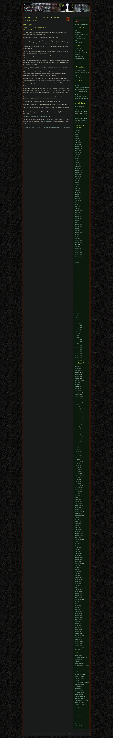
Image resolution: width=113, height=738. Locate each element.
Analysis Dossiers (79, 36)
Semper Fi (77, 680)
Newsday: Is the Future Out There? (32, 127)
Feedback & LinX (78, 42)
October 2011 (78, 400)
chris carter (29, 116)
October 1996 (78, 597)
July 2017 (77, 260)
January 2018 (78, 250)
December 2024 (78, 170)
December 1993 (78, 641)
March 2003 (77, 471)
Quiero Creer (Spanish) (80, 702)
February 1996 (78, 611)
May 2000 (77, 523)
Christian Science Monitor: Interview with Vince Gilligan (56, 127)
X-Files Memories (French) (81, 710)
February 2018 (78, 248)
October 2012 (78, 378)
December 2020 (78, 224)
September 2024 (78, 176)
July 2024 (77, 180)
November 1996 (78, 595)
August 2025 (77, 154)
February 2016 (78, 282)
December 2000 (78, 509)
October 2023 (78, 198)
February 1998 (78, 577)
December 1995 (78, 615)
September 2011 (78, 402)
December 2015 (78, 286)
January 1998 (78, 579)
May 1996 (77, 605)
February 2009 (78, 436)
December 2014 (78, 304)
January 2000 (78, 531)
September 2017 (78, 256)
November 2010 (78, 418)
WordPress (50, 733)
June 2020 (77, 228)
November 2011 (78, 398)
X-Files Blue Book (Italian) (80, 714)
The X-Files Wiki (78, 686)
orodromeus (77, 109)
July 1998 (77, 567)
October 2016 (78, 274)
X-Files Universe (78, 659)
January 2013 (78, 374)
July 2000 (77, 519)
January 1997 (78, 591)
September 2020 (78, 226)
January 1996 (78, 613)
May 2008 (77, 449)
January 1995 (78, 629)
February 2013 (78, 372)
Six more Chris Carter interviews (82, 87)
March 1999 (77, 551)
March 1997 (77, 587)
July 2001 (77, 495)
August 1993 (77, 649)
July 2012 (77, 384)
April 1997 (77, 585)
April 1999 (77, 549)
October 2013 (78, 329)
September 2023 (78, 200)
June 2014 (77, 314)
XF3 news (77, 64)
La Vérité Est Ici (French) (80, 708)
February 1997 (78, 589)
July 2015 (77, 294)
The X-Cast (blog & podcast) (81, 657)
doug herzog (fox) (36, 116)
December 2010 (78, 345)
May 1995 (77, 625)
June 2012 (77, 386)
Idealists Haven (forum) (80, 663)
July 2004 (77, 463)
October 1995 (78, 619)
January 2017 (78, 270)
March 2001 (77, 503)
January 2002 (78, 487)
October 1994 (78, 633)
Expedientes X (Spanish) (80, 698)
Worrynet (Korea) (78, 724)
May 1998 (77, 571)
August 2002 (77, 477)
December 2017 (78, 252)
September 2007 (78, 457)
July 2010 (77, 426)
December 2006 (78, 353)
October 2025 (78, 150)
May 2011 (77, 343)
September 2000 (78, 515)
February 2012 (78, 392)
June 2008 (77, 448)
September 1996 (78, 599)
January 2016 (78, 284)
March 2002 (77, 483)
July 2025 (77, 156)
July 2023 (77, 202)
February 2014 (78, 321)
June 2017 (77, 262)
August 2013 (77, 333)
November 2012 (78, 376)
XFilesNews (77, 661)
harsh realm (44, 116)
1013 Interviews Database (80, 38)
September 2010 (78, 422)
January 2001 (78, 507)
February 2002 (78, 485)
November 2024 (78, 172)
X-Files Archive (78, 688)
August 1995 (77, 621)
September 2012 (78, 380)
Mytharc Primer (78, 32)
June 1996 (77, 603)
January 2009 (78, 438)
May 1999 (77, 547)
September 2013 (78, 331)
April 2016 (77, 278)
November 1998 (78, 559)
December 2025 (78, 146)
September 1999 (78, 539)
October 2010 (78, 420)
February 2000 (78, 529)
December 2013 (78, 325)
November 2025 (78, 148)
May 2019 (77, 236)
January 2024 (78, 192)
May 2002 (77, 479)
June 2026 (77, 134)
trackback (31, 123)
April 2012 (77, 388)
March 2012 (77, 390)
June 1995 (77, 623)
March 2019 (77, 238)
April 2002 (77, 481)
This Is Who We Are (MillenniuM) (82, 682)
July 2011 (77, 404)
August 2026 (77, 130)
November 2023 (78, 196)
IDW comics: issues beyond (81, 75)
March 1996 (77, 609)
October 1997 (78, 581)
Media (76, 40)
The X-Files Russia (79, 718)
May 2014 (77, 315)
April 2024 (77, 186)
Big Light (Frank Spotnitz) (80, 696)
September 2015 (78, 292)
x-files (49, 116)
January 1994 (78, 639)
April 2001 (77, 501)
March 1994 (77, 637)
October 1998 (78, 561)
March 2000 (77, 527)
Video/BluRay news (79, 62)
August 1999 (77, 541)
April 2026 (77, 138)
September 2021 (78, 218)
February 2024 (78, 190)
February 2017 (78, 268)
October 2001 (78, 491)
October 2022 (78, 212)
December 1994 (78, 631)
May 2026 (77, 136)
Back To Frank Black (79, 684)
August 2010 (77, 424)
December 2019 (78, 232)
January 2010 (78, 430)
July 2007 (77, 459)
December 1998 (78, 557)
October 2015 (78, 290)
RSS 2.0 (48, 121)
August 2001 (77, 493)
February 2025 (78, 166)
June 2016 (77, 276)
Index (76, 30)
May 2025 (77, 160)
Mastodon (82, 24)
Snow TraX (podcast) (79, 678)
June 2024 (77, 182)
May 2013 (77, 368)
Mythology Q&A (78, 48)
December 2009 (78, 347)
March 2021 (77, 222)
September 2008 (78, 444)
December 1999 (78, 533)
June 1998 (77, 569)
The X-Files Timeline (79, 692)
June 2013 (77, 337)
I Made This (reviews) (79, 669)
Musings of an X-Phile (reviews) (82, 671)
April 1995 (77, 627)
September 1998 (78, 563)
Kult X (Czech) (78, 720)
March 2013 (77, 370)
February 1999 (78, 553)
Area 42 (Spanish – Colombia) (81, 700)
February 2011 (78, 412)
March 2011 (77, 410)
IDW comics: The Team (80, 70)
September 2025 (78, 152)
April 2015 (77, 298)
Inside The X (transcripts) (80, 690)
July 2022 (77, 214)
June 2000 (77, 521)
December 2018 (78, 240)
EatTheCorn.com (32, 5)
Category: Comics (79, 77)
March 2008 (77, 454)
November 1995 (78, 617)
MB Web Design (81, 733)
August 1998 (77, 565)
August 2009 (77, 432)
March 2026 (77, 140)
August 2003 (77, 469)
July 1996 (77, 601)
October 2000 (78, 513)
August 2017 (77, 258)
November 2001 (78, 489)
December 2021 (78, 216)
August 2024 (77, 178)
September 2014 (78, 308)
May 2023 (77, 204)
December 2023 (78, 194)
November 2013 (78, 327)
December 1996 (78, 593)
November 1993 (78, 643)
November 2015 (78, 288)
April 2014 (77, 317)
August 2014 (77, 310)
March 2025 (77, 164)
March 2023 (77, 206)
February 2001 (78, 505)
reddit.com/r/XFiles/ (79, 725)
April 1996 (77, 607)
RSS (87, 24)
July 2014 (77, 312)
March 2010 (77, 428)
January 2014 (78, 323)
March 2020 (77, 230)
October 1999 (78, 537)
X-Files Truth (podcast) (80, 676)
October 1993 (78, 645)
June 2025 (77, 158)
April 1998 (77, 573)
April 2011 (77, 408)
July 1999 (77, 543)
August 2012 (77, 382)
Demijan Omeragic (79, 106)
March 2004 (77, 467)
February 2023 (78, 208)
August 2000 (77, 517)
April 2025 (77, 162)
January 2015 (78, 302)
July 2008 (77, 446)
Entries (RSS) (57, 733)
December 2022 (78, 210)
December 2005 (78, 355)
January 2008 (78, 455)
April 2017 (77, 266)
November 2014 (78, 306)
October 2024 (78, 174)
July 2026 (77, 132)
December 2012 (78, 339)
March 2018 (77, 246)
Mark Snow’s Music (79, 56)
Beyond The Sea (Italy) (80, 716)
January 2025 (78, 168)
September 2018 (78, 242)
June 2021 (77, 220)
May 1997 (77, 583)
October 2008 (78, 442)
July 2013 (77, 335)
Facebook (77, 24)
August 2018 (77, 244)
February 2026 (78, 142)
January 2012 (78, 394)
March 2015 (77, 300)
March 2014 (77, 320)
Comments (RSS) (65, 733)
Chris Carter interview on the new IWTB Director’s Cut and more (81, 91)
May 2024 (77, 184)
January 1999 (78, 555)
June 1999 (77, 545)
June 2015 (77, 296)
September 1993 (78, 647)
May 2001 (77, 499)
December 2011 (78, 341)
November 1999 (78, 535)
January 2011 (78, 414)
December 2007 (78, 351)
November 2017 (78, 254)
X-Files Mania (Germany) (80, 712)
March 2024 (77, 188)
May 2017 (77, 264)
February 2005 (78, 461)
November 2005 (78, 357)
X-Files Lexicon (78, 655)
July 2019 (77, 234)
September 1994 (78, 635)
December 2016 (78, 272)
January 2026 (78, 144)
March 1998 (77, 575)
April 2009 (77, 434)
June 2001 (77, 497)
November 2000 (78, 511)
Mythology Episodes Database (81, 34)
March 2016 (77, 280)
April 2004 (77, 465)
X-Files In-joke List (79, 694)
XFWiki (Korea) (78, 722)
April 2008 (77, 451)
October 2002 (78, 473)
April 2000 (77, 525)
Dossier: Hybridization (80, 50)
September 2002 (78, 475)
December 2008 (78, 349)
